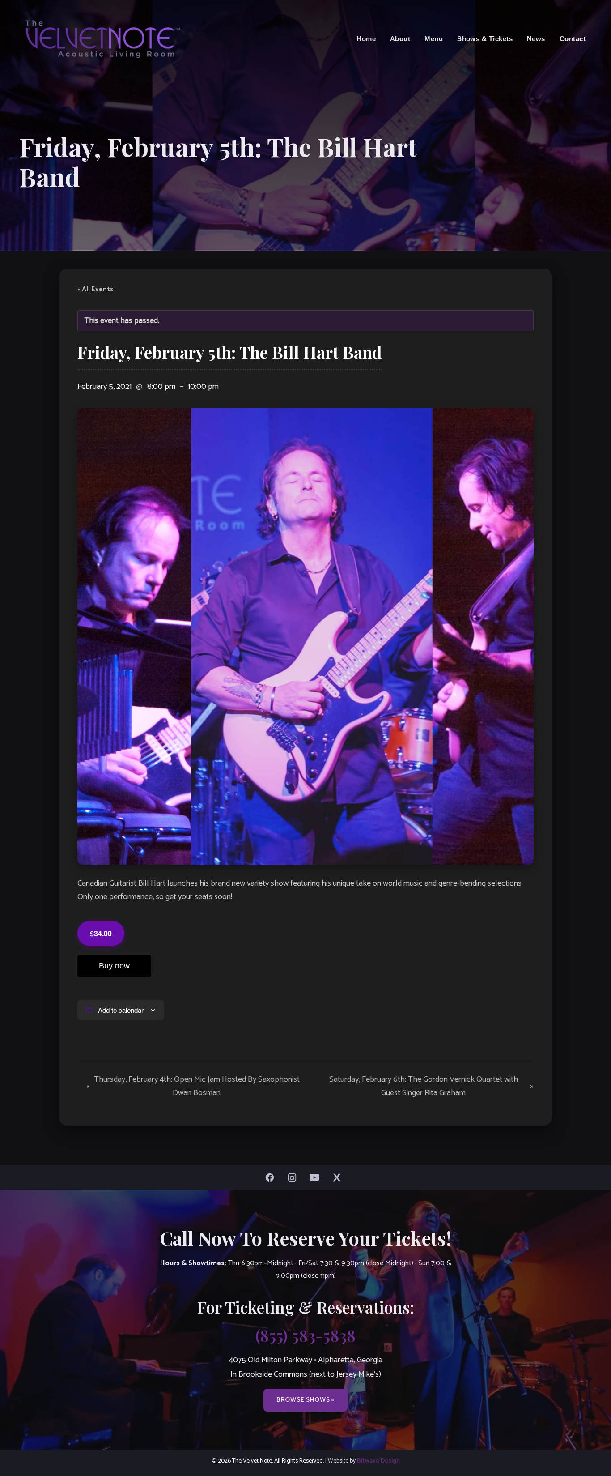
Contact (573, 39)
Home (366, 39)
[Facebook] (272, 1177)
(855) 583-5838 (305, 1335)
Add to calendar (121, 1010)
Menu (433, 39)
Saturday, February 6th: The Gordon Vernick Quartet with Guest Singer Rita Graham (431, 1086)
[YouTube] (317, 1177)
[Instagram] (294, 1177)
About (400, 39)
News (536, 39)
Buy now (114, 965)
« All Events (95, 289)
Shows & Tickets (485, 39)
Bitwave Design (378, 1461)
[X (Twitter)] (339, 1177)
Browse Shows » (305, 1400)
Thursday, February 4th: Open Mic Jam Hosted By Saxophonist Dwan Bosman (193, 1086)
